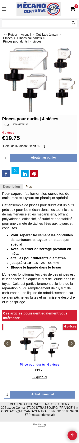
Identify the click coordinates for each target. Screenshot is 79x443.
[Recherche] (73, 23)
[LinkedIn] (25, 173)
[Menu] (4, 9)
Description (11, 186)
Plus (29, 186)
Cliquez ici (39, 377)
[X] (15, 170)
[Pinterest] (34, 173)
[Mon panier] (72, 9)
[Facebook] (6, 173)
